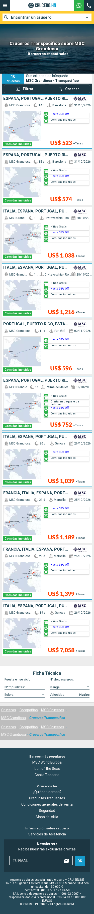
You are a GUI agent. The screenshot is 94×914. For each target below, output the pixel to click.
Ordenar (72, 89)
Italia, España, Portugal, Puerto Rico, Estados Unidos (36, 211)
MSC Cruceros (52, 710)
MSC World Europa (47, 762)
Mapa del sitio (47, 817)
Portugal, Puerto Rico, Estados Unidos (36, 324)
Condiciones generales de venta (47, 804)
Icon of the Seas (47, 769)
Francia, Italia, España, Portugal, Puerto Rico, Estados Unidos (36, 493)
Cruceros (8, 710)
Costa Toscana (47, 775)
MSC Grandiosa (13, 718)
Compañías (29, 710)
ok (79, 861)
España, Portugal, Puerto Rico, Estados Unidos (36, 99)
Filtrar (28, 89)
